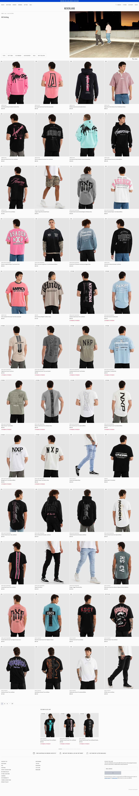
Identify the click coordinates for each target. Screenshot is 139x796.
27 (12, 703)
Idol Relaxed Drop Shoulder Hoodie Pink (10, 106)
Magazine (38, 769)
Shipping (3, 767)
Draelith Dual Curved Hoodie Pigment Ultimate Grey (81, 211)
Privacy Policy (5, 782)
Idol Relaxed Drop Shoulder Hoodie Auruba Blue (80, 159)
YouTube (38, 767)
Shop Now (8, 4)
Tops (4, 55)
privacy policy (107, 778)
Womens (20, 4)
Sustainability (5, 777)
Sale (31, 4)
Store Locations (5, 773)
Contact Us (4, 761)
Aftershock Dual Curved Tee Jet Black (9, 159)
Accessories (27, 55)
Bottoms (10, 55)
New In (2, 4)
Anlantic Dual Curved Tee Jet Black (77, 316)
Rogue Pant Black (38, 587)
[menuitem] (2, 5)
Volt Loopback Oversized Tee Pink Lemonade (11, 316)
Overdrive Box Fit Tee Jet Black (8, 211)
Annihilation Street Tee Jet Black (42, 692)
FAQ (2, 765)
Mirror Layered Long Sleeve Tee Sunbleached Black (46, 264)
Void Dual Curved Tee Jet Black (76, 639)
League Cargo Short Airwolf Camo (42, 211)
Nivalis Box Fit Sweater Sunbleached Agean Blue (80, 264)
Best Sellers (41, 55)
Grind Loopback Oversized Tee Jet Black (44, 159)
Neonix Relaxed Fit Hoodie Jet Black (43, 534)
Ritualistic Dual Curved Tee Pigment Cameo (44, 639)
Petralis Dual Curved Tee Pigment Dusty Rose (11, 639)
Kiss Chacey (73, 478)
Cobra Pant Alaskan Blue (75, 480)
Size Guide (3, 763)
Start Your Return (6, 769)
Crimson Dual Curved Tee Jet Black (9, 534)
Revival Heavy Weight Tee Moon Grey (43, 316)
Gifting (26, 4)
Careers (3, 775)
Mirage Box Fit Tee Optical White (8, 480)
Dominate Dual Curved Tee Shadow (77, 371)
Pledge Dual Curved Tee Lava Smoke (43, 371)
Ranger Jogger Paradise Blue (76, 587)
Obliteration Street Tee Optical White (78, 692)
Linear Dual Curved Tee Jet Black (8, 587)
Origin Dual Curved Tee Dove (7, 371)
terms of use (114, 778)
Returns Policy (5, 771)
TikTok (37, 763)
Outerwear (18, 55)
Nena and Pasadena (39, 210)
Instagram (38, 761)
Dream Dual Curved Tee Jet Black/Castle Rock (89, 740)
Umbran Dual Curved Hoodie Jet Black (78, 534)
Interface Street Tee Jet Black (7, 692)
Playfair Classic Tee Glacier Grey (42, 480)
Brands (14, 4)
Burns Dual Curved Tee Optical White (78, 425)
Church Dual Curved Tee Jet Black (48, 740)
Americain (3, 105)
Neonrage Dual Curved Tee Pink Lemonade (44, 106)
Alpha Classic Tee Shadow (7, 425)
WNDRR (36, 315)
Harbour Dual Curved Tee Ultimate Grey (43, 425)
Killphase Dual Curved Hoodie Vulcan (78, 106)
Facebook (38, 765)
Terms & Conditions (6, 780)
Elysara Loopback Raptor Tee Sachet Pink (10, 264)
